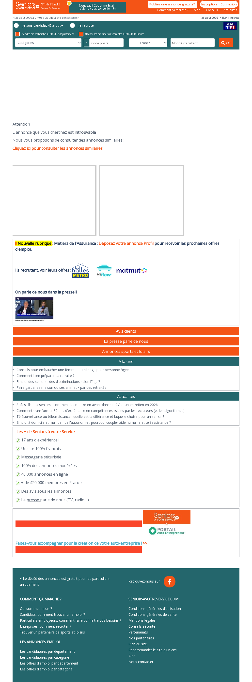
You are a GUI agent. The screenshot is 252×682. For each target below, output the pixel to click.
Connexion (228, 4)
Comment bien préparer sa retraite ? (45, 375)
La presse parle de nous (126, 341)
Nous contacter (140, 661)
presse (33, 500)
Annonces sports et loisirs (126, 351)
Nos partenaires (141, 638)
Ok (228, 42)
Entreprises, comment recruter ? (45, 626)
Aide (197, 10)
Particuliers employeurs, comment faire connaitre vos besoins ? (70, 620)
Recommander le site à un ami (152, 650)
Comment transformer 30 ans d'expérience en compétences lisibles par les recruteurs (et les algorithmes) (100, 410)
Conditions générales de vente (152, 614)
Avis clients (126, 331)
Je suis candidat (42, 25)
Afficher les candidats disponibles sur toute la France (114, 34)
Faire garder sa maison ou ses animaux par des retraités (61, 387)
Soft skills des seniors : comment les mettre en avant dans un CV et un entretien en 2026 (87, 404)
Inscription (209, 4)
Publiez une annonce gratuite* (172, 4)
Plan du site (137, 644)
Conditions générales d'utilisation (154, 608)
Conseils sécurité (141, 626)
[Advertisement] (126, 85)
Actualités (230, 10)
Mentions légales (142, 620)
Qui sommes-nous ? (36, 608)
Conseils (212, 10)
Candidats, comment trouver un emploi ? (52, 614)
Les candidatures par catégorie (44, 657)
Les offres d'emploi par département (49, 663)
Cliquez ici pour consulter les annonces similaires (58, 148)
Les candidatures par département (47, 651)
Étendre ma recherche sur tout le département (47, 34)
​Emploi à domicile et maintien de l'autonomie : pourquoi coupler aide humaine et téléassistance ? (93, 422)
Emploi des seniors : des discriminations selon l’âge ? (58, 381)
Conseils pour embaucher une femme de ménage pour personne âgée (72, 369)
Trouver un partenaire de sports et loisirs (52, 632)
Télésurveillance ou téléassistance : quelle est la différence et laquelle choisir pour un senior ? (90, 416)
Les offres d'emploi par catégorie (46, 669)
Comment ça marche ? (173, 10)
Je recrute (86, 25)
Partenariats (138, 632)
